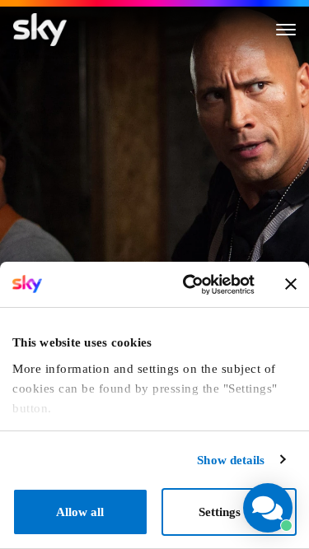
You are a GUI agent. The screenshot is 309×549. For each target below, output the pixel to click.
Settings (220, 512)
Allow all (80, 512)
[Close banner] (291, 284)
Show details (231, 460)
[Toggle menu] (286, 29)
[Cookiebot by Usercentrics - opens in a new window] (189, 284)
